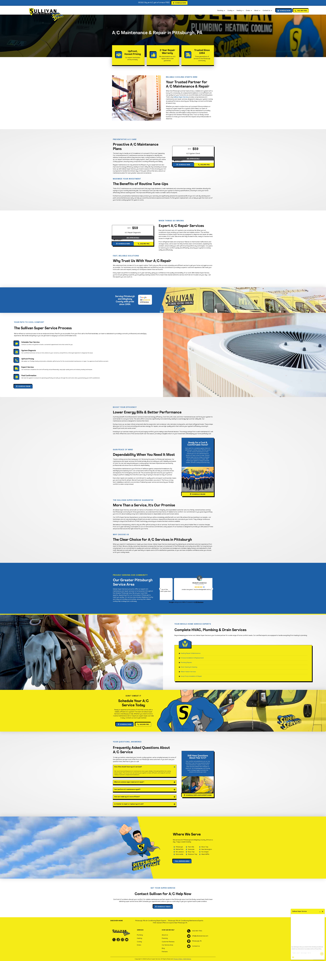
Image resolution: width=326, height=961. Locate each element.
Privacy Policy (178, 959)
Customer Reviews (168, 941)
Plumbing (220, 10)
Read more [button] (186, 597)
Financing (165, 938)
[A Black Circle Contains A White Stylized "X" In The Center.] (114, 940)
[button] (145, 300)
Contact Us (266, 10)
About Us (165, 935)
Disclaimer (178, 161)
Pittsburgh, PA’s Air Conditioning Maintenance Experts (185, 920)
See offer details (193, 158)
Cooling (229, 10)
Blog (163, 948)
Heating (239, 10)
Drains (248, 10)
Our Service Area (167, 945)
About (256, 10)
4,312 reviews (198, 602)
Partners (165, 951)
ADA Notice (187, 959)
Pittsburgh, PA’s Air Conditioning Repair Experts (150, 920)
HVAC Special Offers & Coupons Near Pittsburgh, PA (170, 923)
